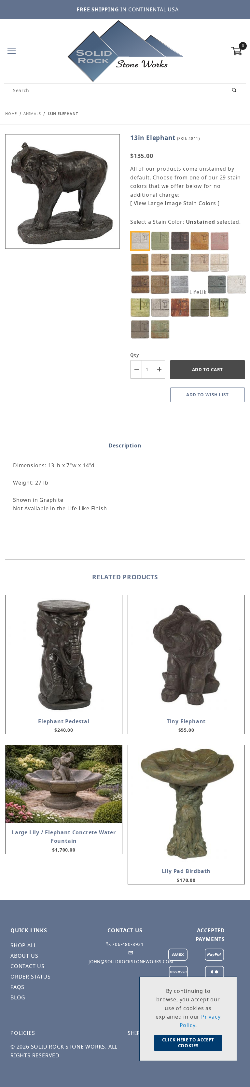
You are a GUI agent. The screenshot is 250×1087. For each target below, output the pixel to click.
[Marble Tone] (238, 284)
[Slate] (142, 329)
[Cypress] (181, 262)
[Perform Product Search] (234, 90)
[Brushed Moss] (142, 262)
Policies (22, 1033)
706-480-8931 (127, 944)
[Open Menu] (11, 51)
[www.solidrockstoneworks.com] (125, 51)
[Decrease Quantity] (136, 369)
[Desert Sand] (221, 262)
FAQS (17, 987)
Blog (17, 997)
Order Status (30, 976)
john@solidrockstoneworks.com (131, 962)
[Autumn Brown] (181, 240)
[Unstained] (142, 240)
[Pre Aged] (162, 307)
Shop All (23, 945)
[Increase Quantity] (159, 369)
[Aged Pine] (162, 240)
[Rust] (181, 307)
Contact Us (27, 966)
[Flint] (181, 284)
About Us (24, 955)
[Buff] (162, 262)
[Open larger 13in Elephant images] (62, 196)
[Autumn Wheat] (201, 240)
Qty (134, 355)
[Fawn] (162, 284)
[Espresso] (142, 284)
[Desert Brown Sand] (201, 262)
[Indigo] (218, 284)
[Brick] (221, 240)
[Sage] (201, 307)
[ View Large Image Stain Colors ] (174, 203)
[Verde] (162, 329)
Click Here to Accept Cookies (188, 1043)
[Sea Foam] (221, 307)
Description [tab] (125, 445)
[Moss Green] (142, 307)
